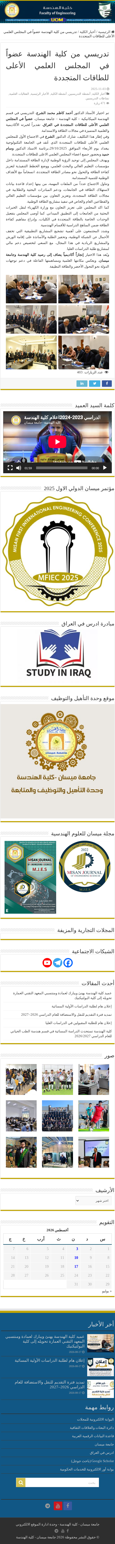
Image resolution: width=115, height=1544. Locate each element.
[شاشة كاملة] (10, 468)
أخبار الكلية (87, 32)
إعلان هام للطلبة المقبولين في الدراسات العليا (78, 1023)
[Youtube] (58, 1506)
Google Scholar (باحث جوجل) (92, 1461)
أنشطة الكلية (59, 93)
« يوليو (107, 1291)
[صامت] (18, 468)
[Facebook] (68, 962)
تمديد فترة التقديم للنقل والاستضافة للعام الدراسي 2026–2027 (66, 1015)
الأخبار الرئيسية (40, 93)
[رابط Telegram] (47, 1506)
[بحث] (20, 1482)
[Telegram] (57, 962)
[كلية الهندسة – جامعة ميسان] (57, 12)
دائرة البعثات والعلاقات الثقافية (92, 1428)
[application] (57, 442)
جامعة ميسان (104, 1444)
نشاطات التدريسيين (97, 98)
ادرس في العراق (102, 1453)
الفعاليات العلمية (19, 93)
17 (76, 1267)
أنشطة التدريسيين (79, 93)
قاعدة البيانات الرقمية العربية (93, 1436)
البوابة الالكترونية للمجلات (95, 1419)
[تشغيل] (105, 468)
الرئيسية (104, 32)
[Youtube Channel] (47, 962)
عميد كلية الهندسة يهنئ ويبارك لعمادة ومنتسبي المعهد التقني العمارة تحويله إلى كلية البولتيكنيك (45, 1341)
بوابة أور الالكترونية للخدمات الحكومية (87, 1469)
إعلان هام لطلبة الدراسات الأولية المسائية (82, 1006)
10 (76, 1258)
